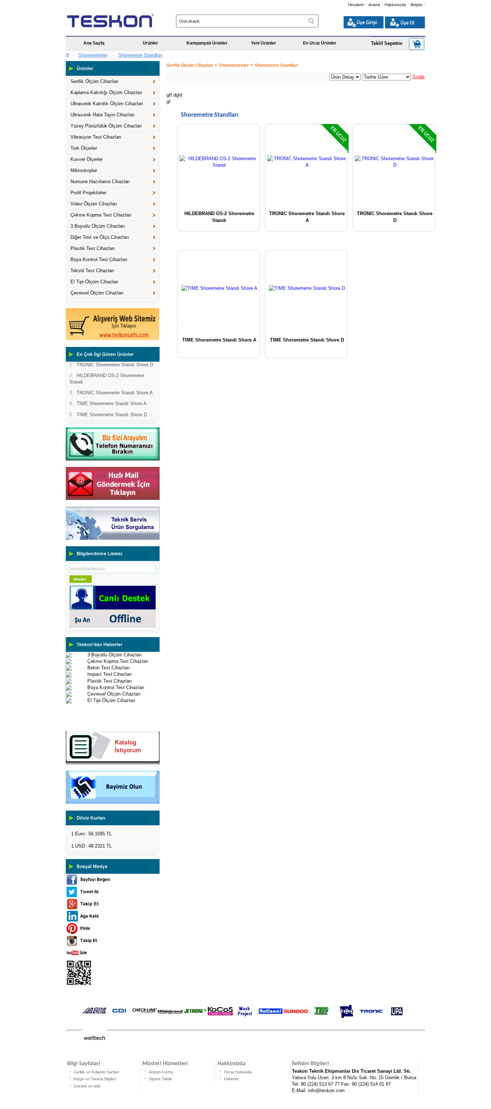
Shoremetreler (92, 55)
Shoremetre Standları (140, 55)
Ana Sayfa (94, 43)
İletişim (416, 5)
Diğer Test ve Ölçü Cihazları (99, 237)
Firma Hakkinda (238, 1072)
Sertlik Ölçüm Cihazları (94, 81)
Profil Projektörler (88, 192)
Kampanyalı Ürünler (207, 43)
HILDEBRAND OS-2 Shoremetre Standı (219, 216)
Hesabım (356, 5)
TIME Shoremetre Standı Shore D (307, 340)
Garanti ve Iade (87, 1086)
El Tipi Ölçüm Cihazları (94, 281)
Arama (374, 5)
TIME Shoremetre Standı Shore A (219, 340)
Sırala (418, 76)
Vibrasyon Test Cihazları (95, 137)
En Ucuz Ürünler (319, 43)
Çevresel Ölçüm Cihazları (97, 293)
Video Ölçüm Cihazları (93, 204)
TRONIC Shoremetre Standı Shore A (307, 216)
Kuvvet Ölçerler (86, 159)
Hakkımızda (395, 5)
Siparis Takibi (160, 1079)
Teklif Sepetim (387, 43)
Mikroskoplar (83, 170)
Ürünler (150, 43)
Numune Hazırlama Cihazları (100, 181)
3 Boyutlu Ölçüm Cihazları (97, 226)
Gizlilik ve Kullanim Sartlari (96, 1072)
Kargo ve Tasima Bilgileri (95, 1079)
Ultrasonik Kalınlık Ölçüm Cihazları (106, 103)
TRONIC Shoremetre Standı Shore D (394, 216)
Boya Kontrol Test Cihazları (99, 259)
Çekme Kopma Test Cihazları (101, 215)
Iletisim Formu (161, 1072)
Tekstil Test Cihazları (92, 270)
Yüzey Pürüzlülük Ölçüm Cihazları (106, 126)
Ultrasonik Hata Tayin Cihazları (102, 114)
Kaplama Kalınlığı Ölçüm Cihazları (106, 92)
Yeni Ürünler (263, 43)
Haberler (231, 1079)
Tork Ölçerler (83, 148)
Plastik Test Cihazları (92, 248)
